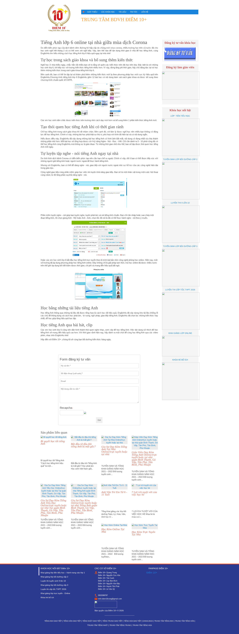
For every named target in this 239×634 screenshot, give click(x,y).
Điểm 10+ (151, 572)
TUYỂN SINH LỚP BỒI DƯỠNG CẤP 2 (180, 159)
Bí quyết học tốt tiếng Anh (53, 442)
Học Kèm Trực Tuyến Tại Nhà (143, 533)
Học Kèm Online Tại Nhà (112, 530)
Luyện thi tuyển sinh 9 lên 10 (53, 581)
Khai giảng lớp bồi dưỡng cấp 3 (54, 585)
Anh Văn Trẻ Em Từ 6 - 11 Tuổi (114, 493)
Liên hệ (144, 12)
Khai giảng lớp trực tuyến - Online (55, 593)
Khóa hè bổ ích (47, 597)
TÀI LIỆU (122, 12)
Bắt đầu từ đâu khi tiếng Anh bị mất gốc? (83, 445)
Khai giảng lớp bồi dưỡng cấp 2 (54, 577)
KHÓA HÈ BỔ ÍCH (180, 360)
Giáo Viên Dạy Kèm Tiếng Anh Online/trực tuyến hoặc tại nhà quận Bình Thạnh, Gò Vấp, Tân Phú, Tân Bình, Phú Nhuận (144, 458)
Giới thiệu (92, 12)
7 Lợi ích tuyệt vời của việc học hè (144, 493)
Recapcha (66, 407)
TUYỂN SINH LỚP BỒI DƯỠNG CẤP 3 (180, 246)
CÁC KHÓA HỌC (108, 12)
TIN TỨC (133, 12)
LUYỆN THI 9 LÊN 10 (180, 203)
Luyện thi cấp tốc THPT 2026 (53, 589)
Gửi (99, 420)
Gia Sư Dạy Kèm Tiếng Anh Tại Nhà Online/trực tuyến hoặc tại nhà (114, 450)
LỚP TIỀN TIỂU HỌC (180, 116)
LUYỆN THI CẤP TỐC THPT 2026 (180, 290)
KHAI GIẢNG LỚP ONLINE (180, 333)
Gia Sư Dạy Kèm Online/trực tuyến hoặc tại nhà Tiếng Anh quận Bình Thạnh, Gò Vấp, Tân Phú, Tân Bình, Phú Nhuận (84, 506)
